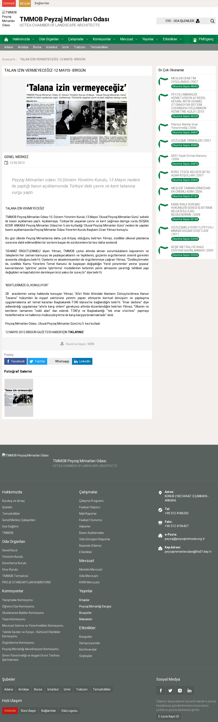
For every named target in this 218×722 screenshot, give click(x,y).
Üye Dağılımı (10, 526)
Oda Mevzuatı (88, 576)
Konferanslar (88, 649)
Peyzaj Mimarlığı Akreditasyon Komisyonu (30, 649)
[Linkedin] (189, 690)
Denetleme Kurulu (14, 563)
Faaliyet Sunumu (90, 520)
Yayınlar (148, 39)
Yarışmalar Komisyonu (17, 600)
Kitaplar (84, 600)
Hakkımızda (21, 39)
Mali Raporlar (88, 513)
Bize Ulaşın (28, 710)
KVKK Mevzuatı (89, 582)
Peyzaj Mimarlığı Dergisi (95, 606)
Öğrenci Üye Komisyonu (18, 606)
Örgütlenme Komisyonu (18, 642)
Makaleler (85, 619)
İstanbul (51, 47)
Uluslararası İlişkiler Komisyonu (23, 612)
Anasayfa (8, 59)
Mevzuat (126, 39)
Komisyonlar (102, 39)
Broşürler (85, 612)
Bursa (37, 47)
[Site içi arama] (212, 20)
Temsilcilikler (99, 47)
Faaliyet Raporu (89, 507)
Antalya (23, 47)
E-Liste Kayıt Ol (168, 716)
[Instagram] (179, 690)
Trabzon (79, 47)
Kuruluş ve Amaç (13, 501)
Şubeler (7, 507)
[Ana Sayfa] (6, 39)
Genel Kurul (9, 550)
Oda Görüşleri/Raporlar (94, 539)
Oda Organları (49, 39)
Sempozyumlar (89, 643)
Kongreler (85, 636)
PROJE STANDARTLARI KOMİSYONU (26, 582)
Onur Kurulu (10, 569)
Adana (8, 47)
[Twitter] (170, 690)
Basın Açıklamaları (91, 533)
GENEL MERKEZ (16, 157)
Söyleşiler (85, 656)
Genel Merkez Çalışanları (18, 520)
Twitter (39, 361)
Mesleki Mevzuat (90, 569)
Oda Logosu (69, 710)
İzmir (65, 47)
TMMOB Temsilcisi (15, 576)
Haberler (85, 526)
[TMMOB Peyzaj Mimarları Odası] (9, 20)
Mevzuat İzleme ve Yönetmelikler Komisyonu (32, 625)
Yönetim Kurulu (12, 556)
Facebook (18, 361)
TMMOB (7, 533)
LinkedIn (84, 361)
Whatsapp (61, 361)
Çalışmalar (76, 39)
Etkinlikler (170, 39)
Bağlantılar (42, 3)
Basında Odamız (90, 545)
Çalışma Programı (91, 501)
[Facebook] (160, 690)
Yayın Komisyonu (13, 619)
